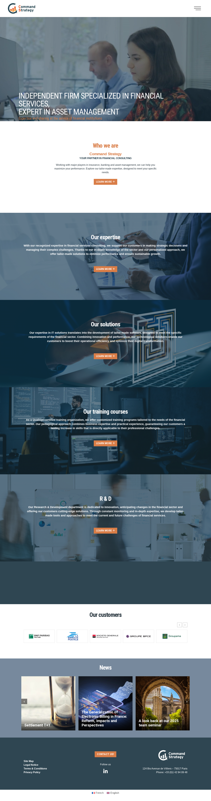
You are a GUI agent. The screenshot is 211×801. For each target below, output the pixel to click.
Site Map (29, 761)
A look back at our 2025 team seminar (159, 723)
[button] (185, 625)
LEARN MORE (104, 181)
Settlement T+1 (37, 725)
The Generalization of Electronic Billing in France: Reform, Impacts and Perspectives (104, 718)
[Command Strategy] (21, 8)
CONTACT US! (105, 754)
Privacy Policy (32, 772)
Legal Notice (31, 765)
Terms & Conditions (35, 768)
